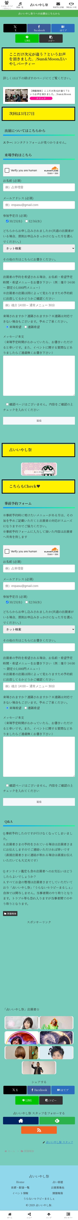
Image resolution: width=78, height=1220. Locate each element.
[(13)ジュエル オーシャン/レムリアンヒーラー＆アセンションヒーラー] (56, 1022)
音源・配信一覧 (20, 1187)
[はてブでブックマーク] (65, 1045)
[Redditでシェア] (47, 1045)
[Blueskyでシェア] (47, 1034)
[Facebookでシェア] (13, 1045)
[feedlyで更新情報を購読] (57, 1120)
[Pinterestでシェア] (30, 1055)
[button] (51, 38)
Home (20, 1182)
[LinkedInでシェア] (47, 1055)
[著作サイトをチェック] (21, 1120)
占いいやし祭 (39, 5)
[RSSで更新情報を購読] (39, 1130)
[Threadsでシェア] (30, 1045)
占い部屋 (57, 1182)
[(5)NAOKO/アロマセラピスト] (22, 1022)
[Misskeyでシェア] (65, 1034)
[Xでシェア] (13, 1034)
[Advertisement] (39, 964)
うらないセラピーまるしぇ (39, 1198)
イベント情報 (20, 1193)
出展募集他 (57, 1187)
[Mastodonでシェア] (30, 1034)
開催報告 (11, 913)
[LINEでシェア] (13, 1055)
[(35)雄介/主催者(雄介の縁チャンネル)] (39, 1067)
